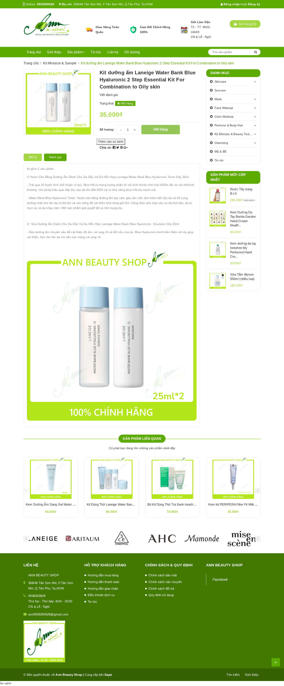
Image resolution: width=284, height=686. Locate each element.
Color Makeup (224, 116)
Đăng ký (254, 4)
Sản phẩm (75, 52)
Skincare (220, 81)
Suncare (220, 90)
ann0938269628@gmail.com (48, 614)
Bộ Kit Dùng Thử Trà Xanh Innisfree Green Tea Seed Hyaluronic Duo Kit (197, 504)
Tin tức (96, 52)
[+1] (126, 147)
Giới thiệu (54, 52)
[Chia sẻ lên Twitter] (118, 147)
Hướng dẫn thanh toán (103, 582)
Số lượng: (107, 129)
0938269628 (45, 4)
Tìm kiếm (233, 674)
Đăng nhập (231, 4)
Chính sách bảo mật (162, 575)
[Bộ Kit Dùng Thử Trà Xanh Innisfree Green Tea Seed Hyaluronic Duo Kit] (172, 478)
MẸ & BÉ (221, 151)
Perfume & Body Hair (229, 125)
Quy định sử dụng (161, 595)
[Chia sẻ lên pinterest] (122, 147)
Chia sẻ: (106, 147)
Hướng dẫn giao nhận (103, 588)
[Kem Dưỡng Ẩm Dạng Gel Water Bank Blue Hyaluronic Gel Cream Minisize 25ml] (51, 478)
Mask (218, 99)
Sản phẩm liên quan (142, 438)
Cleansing (221, 142)
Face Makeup (224, 107)
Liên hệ (112, 52)
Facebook (220, 580)
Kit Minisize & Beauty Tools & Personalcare (236, 134)
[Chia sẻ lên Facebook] (114, 147)
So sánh (5, 683)
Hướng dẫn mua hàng (103, 575)
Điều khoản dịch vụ (101, 595)
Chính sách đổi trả (161, 588)
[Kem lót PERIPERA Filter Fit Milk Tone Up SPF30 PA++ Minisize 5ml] (233, 478)
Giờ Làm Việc (200, 22)
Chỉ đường (132, 52)
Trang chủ (34, 52)
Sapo (108, 674)
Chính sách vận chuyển (165, 582)
